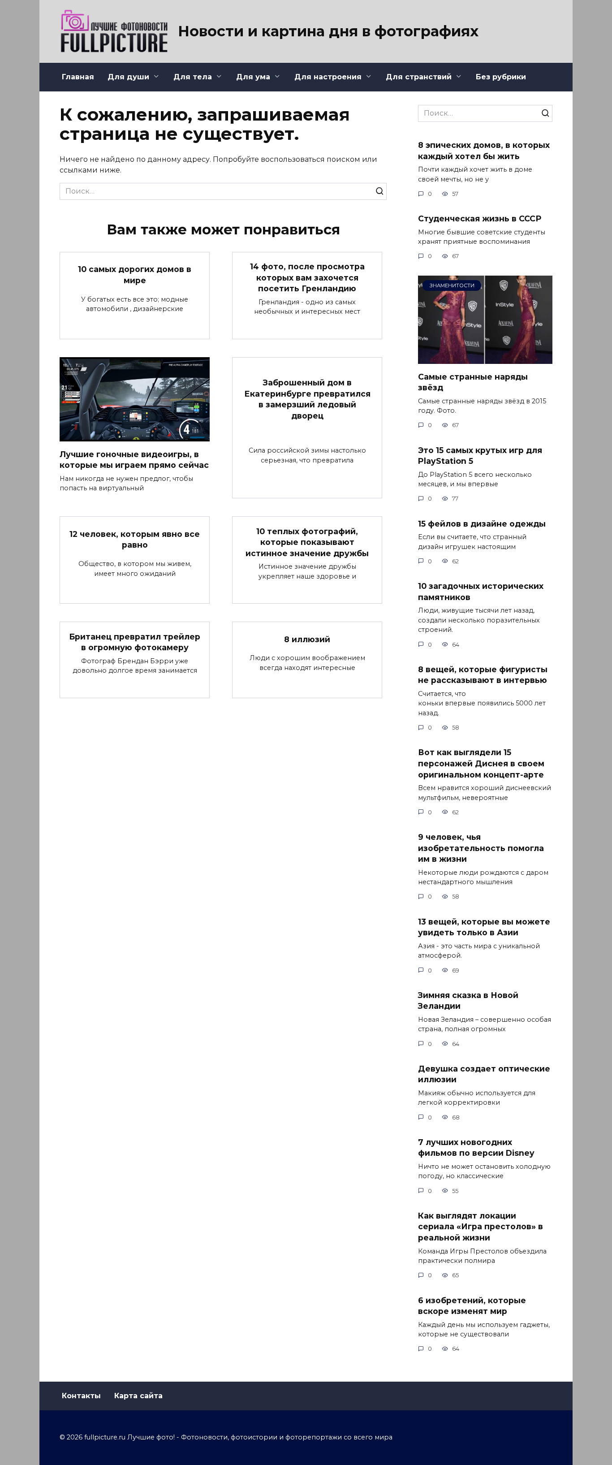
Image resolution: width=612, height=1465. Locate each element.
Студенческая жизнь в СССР (479, 218)
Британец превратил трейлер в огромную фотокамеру (134, 641)
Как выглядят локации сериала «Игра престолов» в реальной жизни (480, 1226)
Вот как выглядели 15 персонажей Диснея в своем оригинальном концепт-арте (481, 763)
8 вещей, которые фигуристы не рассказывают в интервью (482, 675)
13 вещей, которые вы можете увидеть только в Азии (484, 926)
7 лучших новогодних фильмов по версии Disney (476, 1147)
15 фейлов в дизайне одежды (482, 523)
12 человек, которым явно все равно (134, 539)
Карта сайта (138, 1396)
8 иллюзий (307, 639)
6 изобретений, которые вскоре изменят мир (472, 1305)
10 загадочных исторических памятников (480, 591)
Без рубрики (501, 77)
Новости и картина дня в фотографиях (328, 31)
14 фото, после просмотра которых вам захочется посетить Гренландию (307, 277)
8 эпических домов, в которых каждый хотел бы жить (484, 150)
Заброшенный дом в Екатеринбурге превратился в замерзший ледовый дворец (307, 399)
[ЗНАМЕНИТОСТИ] (485, 358)
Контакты (81, 1396)
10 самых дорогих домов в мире (134, 274)
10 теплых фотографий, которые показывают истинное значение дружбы (307, 541)
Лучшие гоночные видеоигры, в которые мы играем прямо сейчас (134, 459)
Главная (78, 77)
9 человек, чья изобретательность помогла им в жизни (481, 848)
